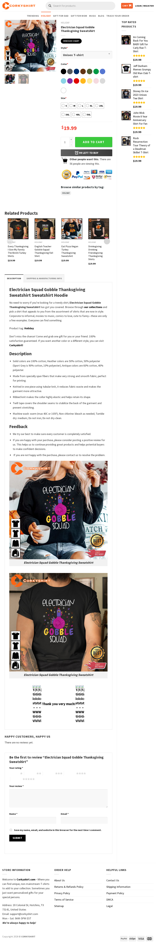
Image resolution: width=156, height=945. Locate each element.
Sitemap (59, 906)
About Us (59, 880)
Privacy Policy (62, 893)
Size (63, 98)
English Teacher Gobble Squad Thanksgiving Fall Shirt (44, 251)
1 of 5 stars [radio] (14, 773)
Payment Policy (115, 893)
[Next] (51, 45)
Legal (109, 906)
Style (64, 47)
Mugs (92, 15)
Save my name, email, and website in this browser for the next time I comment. (57, 830)
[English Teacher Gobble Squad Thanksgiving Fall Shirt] (45, 229)
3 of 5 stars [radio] (49, 773)
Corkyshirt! (16, 345)
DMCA (109, 899)
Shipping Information (118, 886)
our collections (93, 307)
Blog (101, 15)
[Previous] (9, 45)
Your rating (16, 767)
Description (14, 278)
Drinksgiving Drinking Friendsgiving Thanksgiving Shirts (95, 253)
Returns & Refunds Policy (68, 886)
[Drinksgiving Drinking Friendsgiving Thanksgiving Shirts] (99, 229)
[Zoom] (9, 67)
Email (65, 813)
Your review (16, 786)
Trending (33, 15)
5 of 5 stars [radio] (16, 779)
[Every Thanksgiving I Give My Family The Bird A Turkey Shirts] (18, 229)
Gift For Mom (79, 15)
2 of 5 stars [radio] (30, 773)
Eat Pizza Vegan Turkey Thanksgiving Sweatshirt (69, 251)
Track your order (117, 15)
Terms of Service (63, 899)
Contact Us (112, 880)
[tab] (14, 278)
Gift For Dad (61, 15)
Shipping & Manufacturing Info (44, 278)
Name (13, 813)
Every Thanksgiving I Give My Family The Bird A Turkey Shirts (18, 251)
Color (64, 64)
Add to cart (94, 142)
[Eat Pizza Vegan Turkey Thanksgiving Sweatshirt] (72, 229)
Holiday (46, 15)
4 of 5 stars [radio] (70, 773)
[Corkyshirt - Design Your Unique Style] (18, 6)
